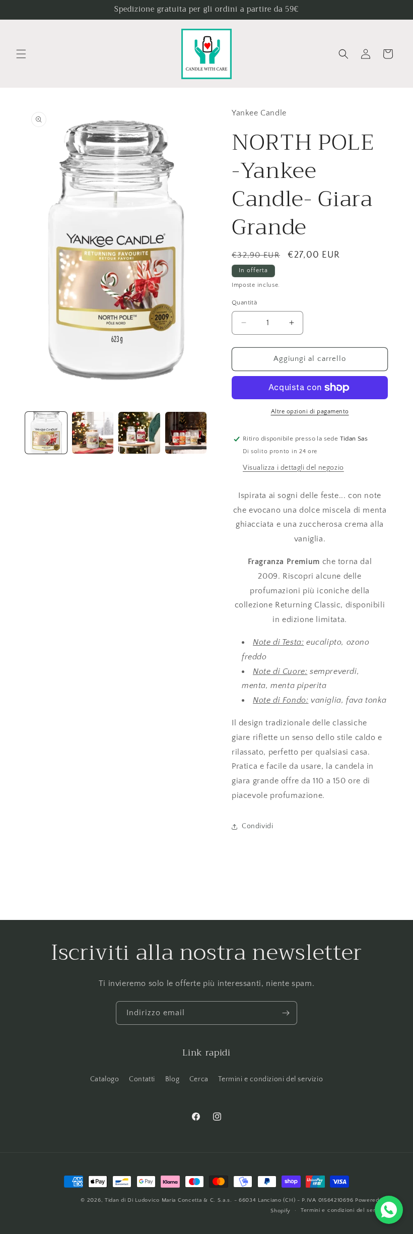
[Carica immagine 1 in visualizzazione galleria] (46, 433)
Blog (172, 1079)
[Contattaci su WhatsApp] (389, 1210)
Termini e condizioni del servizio (270, 1079)
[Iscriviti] (285, 1013)
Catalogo (104, 1079)
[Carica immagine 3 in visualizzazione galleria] (139, 433)
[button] (21, 54)
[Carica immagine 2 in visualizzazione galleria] (93, 433)
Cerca (199, 1079)
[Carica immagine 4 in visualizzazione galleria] (186, 433)
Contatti (142, 1079)
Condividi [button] (257, 826)
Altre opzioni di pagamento (310, 411)
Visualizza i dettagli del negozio (293, 468)
